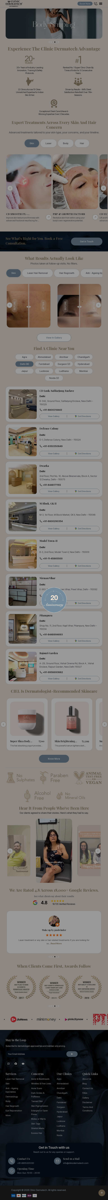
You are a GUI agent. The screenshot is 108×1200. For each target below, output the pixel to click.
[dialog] (54, 600)
